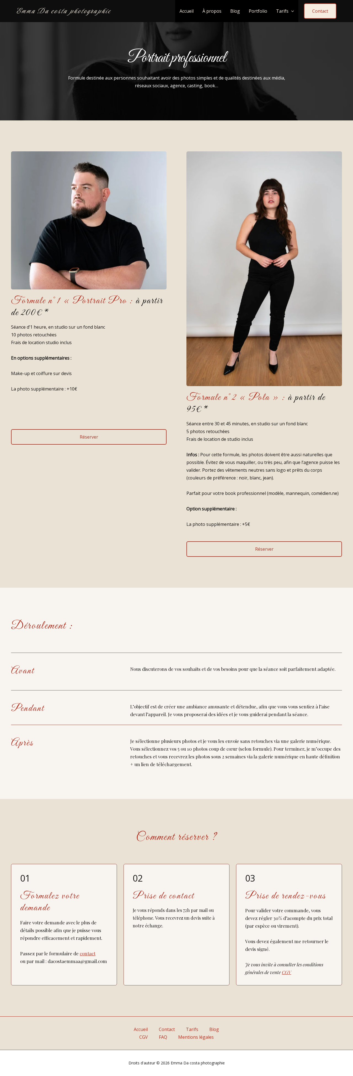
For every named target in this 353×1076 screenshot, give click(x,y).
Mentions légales (196, 1037)
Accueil (187, 11)
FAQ (163, 1037)
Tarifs (282, 11)
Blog (235, 11)
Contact (167, 1029)
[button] (291, 11)
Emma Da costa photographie (64, 11)
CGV (286, 972)
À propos (211, 11)
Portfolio (258, 11)
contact (87, 953)
